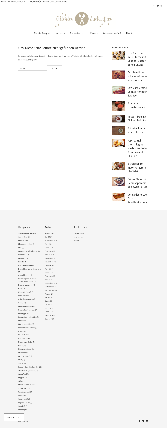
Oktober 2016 (50, 287)
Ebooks (129, 33)
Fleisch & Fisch (24, 292)
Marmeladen (23, 338)
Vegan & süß (23, 399)
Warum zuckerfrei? (112, 33)
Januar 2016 (49, 319)
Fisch (20, 288)
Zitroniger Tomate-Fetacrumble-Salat (137, 167)
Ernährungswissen (25, 285)
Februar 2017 (50, 276)
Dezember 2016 (51, 283)
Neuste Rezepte (42, 33)
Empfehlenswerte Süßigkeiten (30, 269)
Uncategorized (24, 392)
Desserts (21, 254)
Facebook (154, 6)
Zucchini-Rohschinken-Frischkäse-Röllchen (137, 76)
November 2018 (51, 240)
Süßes (20, 381)
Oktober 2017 (50, 265)
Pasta (20, 345)
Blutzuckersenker (25, 244)
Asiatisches (22, 237)
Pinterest (158, 6)
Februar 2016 (50, 315)
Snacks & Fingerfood (26, 370)
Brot (20, 247)
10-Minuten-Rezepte (26, 233)
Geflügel (21, 303)
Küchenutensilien (25, 324)
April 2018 (48, 244)
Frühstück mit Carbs (26, 299)
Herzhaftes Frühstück (26, 310)
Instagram (161, 6)
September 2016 (51, 290)
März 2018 (49, 247)
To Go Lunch (23, 388)
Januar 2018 (49, 254)
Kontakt (77, 240)
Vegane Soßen (24, 402)
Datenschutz (79, 233)
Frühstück (22, 295)
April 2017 (48, 269)
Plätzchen (22, 352)
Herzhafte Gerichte (25, 306)
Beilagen (21, 240)
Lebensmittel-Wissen (26, 328)
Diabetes (21, 258)
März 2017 (49, 272)
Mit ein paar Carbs (25, 342)
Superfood (22, 374)
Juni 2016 (48, 301)
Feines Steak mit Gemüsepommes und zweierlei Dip (137, 183)
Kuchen (21, 320)
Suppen (21, 377)
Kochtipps (22, 313)
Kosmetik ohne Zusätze (27, 317)
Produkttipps (23, 356)
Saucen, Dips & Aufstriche (28, 367)
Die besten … (76, 33)
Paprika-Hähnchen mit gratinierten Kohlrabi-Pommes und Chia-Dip (137, 148)
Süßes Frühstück (24, 384)
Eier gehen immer (25, 265)
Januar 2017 (49, 280)
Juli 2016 (48, 297)
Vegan (20, 395)
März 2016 (49, 311)
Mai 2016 (48, 304)
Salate (20, 363)
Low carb (59, 33)
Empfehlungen (23, 275)
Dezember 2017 (51, 258)
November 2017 (51, 262)
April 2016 (48, 308)
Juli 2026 (48, 237)
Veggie (21, 406)
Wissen (93, 33)
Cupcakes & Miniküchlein (27, 251)
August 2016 (49, 294)
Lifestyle (21, 331)
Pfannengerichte (24, 349)
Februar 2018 (50, 251)
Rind (20, 360)
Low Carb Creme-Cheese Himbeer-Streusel (137, 91)
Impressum (78, 237)
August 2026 (49, 233)
